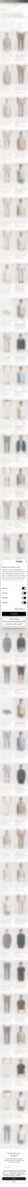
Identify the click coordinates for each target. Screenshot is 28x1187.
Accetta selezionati (14, 619)
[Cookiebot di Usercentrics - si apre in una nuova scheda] (17, 562)
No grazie (14, 1181)
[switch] (24, 593)
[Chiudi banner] (25, 561)
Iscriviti (14, 1178)
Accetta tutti (14, 614)
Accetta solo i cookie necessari (14, 624)
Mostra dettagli (19, 609)
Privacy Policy (10, 1170)
